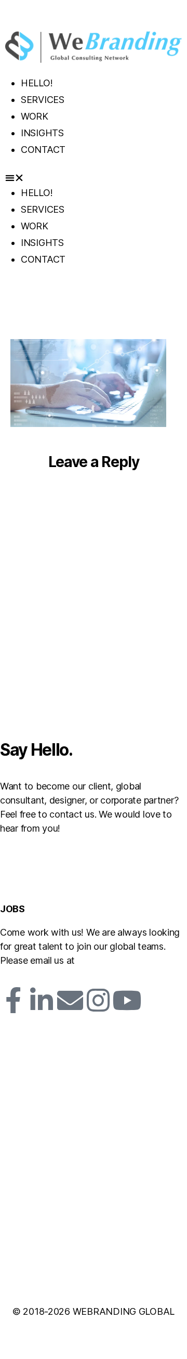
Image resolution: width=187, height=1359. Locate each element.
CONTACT (43, 149)
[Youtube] (127, 1000)
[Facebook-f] (13, 1000)
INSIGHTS (42, 132)
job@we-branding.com (129, 960)
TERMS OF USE (117, 1277)
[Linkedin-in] (42, 1000)
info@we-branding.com (54, 851)
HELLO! (36, 82)
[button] (93, 177)
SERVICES (42, 99)
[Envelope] (70, 1000)
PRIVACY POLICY (44, 1277)
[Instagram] (98, 1000)
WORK (34, 116)
